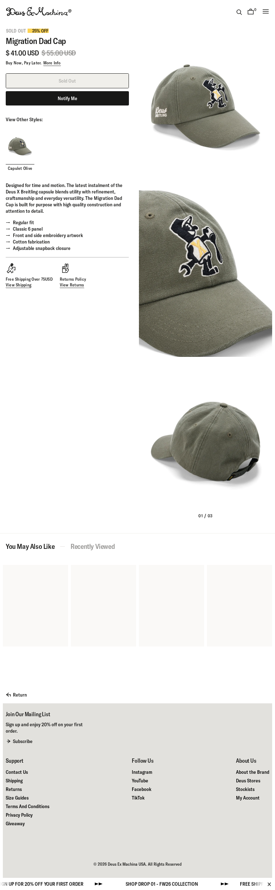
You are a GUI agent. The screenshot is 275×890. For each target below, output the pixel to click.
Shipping (14, 780)
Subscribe (23, 741)
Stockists (245, 789)
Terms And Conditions (27, 806)
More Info (52, 62)
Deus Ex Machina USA (127, 864)
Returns (14, 789)
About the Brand (252, 772)
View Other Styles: (24, 119)
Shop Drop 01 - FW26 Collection (146, 884)
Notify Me (67, 98)
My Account (248, 798)
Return (20, 695)
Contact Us (17, 772)
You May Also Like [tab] (30, 546)
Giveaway (15, 823)
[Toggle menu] (265, 11)
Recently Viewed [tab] (93, 546)
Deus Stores (248, 780)
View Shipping (18, 284)
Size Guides (17, 798)
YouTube (140, 780)
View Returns (72, 284)
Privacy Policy (19, 815)
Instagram (142, 772)
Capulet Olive (20, 168)
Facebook (141, 789)
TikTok (138, 798)
